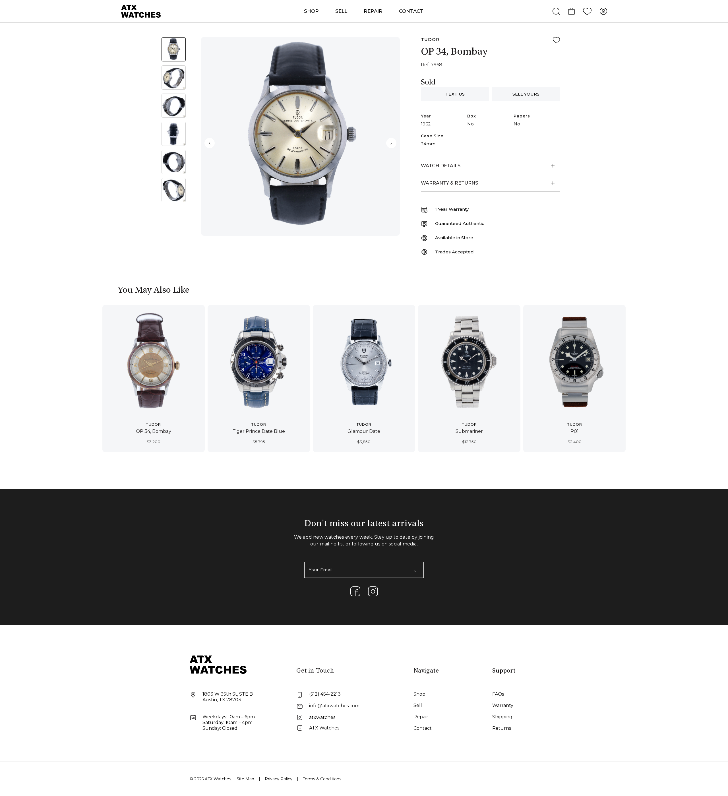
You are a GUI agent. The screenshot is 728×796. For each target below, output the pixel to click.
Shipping (502, 716)
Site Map (245, 778)
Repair (420, 716)
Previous (209, 143)
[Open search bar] (556, 11)
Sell (341, 11)
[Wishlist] (587, 11)
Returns (501, 728)
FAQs (498, 694)
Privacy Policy (278, 778)
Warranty (502, 705)
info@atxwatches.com (334, 705)
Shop (419, 694)
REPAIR (373, 11)
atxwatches (322, 717)
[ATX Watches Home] (141, 11)
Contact (411, 11)
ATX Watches (324, 728)
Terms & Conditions (322, 778)
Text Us (455, 94)
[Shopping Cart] (571, 11)
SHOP (311, 11)
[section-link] (355, 591)
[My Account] (603, 11)
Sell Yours (525, 94)
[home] (218, 664)
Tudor (430, 39)
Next (391, 143)
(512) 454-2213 (325, 694)
